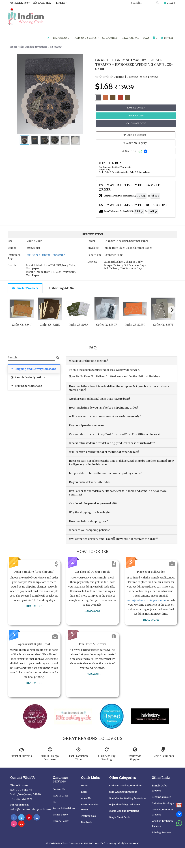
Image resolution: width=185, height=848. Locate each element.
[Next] (172, 310)
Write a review (149, 76)
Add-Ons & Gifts (86, 37)
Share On (131, 151)
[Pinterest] (29, 818)
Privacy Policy (60, 821)
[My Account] (155, 38)
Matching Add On (62, 288)
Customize (109, 37)
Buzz (146, 37)
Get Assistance (19, 2)
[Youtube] (21, 824)
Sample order (136, 107)
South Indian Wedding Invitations (127, 798)
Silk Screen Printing (39, 255)
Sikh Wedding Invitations (123, 792)
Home (84, 785)
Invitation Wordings (163, 803)
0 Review (132, 76)
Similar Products (27, 288)
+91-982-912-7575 (21, 798)
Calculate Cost (136, 123)
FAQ (55, 802)
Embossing (58, 255)
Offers (170, 2)
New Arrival (130, 37)
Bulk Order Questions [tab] (28, 386)
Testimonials (88, 816)
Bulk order (136, 115)
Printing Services (161, 832)
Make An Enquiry (136, 143)
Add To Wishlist (136, 134)
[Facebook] (13, 818)
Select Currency (42, 2)
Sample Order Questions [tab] (30, 377)
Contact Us (59, 789)
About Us (86, 798)
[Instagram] (13, 824)
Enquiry (61, 2)
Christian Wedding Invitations (125, 785)
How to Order (60, 795)
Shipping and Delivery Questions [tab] (35, 369)
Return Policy (60, 814)
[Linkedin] (36, 818)
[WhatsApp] (140, 151)
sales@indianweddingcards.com (147, 600)
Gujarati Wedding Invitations (125, 804)
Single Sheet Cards (119, 817)
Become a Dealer (161, 797)
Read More (34, 606)
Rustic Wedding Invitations (124, 810)
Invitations (61, 37)
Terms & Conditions (64, 808)
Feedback (86, 822)
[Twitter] (21, 818)
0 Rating (119, 76)
